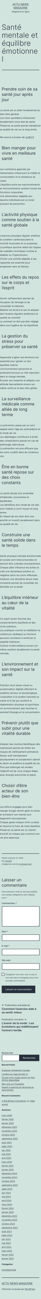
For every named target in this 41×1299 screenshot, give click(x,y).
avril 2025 (6, 1158)
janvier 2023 (8, 1258)
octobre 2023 (8, 1224)
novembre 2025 (9, 1131)
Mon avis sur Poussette (13, 1084)
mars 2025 (7, 1162)
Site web (6, 960)
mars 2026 (7, 1115)
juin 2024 (6, 1193)
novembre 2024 (9, 1177)
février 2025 (8, 1166)
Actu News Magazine (17, 1283)
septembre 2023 (10, 1227)
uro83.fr (29, 137)
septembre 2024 (10, 1185)
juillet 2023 (7, 1235)
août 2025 (7, 1142)
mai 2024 (6, 1196)
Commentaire (9, 903)
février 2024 (8, 1208)
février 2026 (8, 1119)
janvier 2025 (8, 1169)
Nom (5, 931)
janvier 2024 (8, 1212)
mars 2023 (7, 1251)
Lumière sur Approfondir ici (15, 1074)
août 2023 (7, 1231)
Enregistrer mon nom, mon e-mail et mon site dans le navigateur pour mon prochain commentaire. (22, 977)
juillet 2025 (7, 1146)
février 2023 (8, 1255)
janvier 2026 (8, 1123)
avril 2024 (6, 1200)
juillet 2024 (7, 1189)
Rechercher (7, 1053)
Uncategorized (25, 864)
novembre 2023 (9, 1220)
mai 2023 (6, 1243)
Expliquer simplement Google (16, 1070)
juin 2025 (6, 1150)
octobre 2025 (8, 1135)
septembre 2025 (10, 1138)
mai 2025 (6, 1154)
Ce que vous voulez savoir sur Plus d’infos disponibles (18, 1078)
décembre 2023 (9, 1216)
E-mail (5, 946)
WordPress (30, 1289)
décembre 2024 (9, 1173)
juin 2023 (6, 1239)
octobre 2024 (8, 1181)
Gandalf (8, 861)
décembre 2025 (9, 1127)
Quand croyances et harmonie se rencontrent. (18, 1088)
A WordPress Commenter (14, 1101)
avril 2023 (6, 1247)
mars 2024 (7, 1204)
